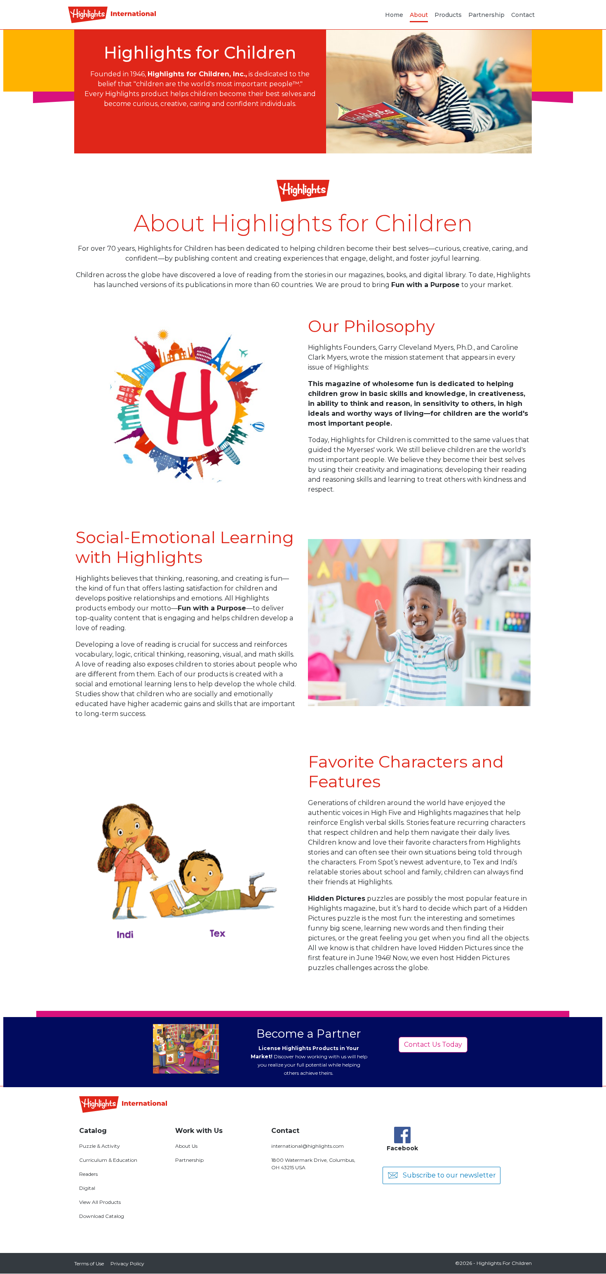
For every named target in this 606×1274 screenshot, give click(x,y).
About (419, 15)
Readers (88, 1174)
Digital (87, 1188)
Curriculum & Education (108, 1160)
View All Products (100, 1202)
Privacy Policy (127, 1263)
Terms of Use (89, 1263)
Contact (523, 15)
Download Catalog (101, 1216)
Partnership (486, 15)
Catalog (93, 1131)
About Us (186, 1146)
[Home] (112, 15)
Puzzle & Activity (99, 1146)
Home (394, 15)
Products (448, 15)
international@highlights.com (307, 1146)
